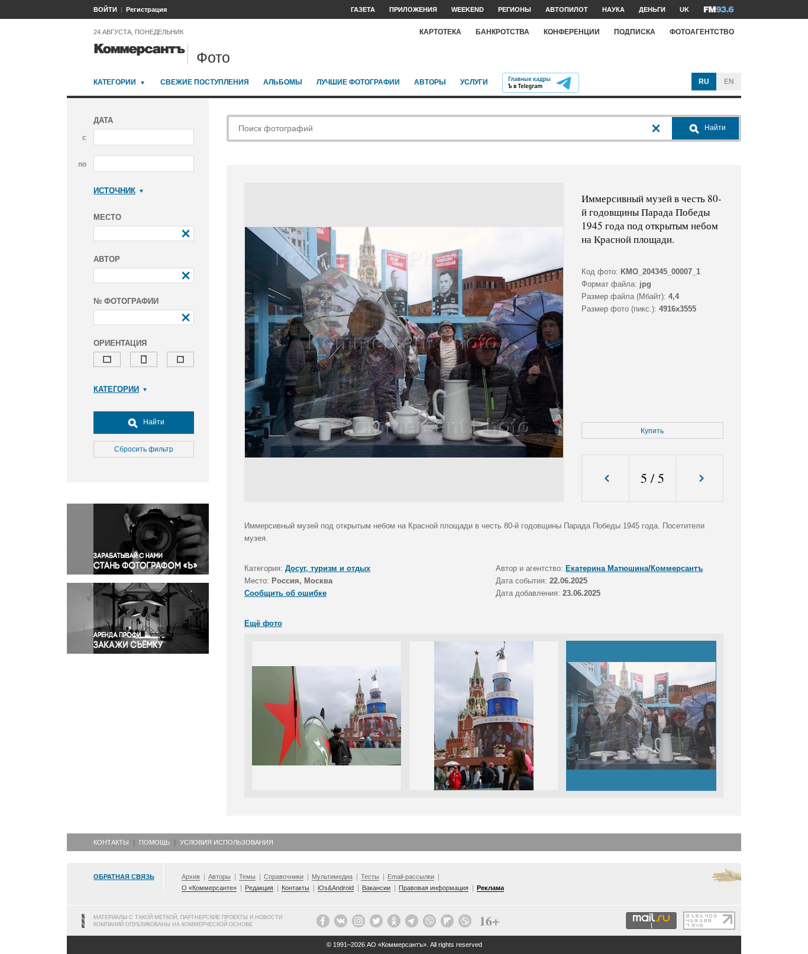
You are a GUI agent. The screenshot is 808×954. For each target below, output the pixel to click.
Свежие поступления (204, 82)
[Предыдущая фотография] (605, 478)
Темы (247, 876)
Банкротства (502, 32)
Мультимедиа (332, 876)
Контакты (111, 842)
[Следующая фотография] (699, 478)
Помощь (154, 842)
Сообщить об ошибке (285, 593)
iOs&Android (336, 887)
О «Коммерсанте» (209, 887)
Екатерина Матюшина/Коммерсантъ (634, 568)
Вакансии (376, 887)
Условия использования (226, 842)
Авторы (430, 82)
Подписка (634, 32)
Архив (191, 876)
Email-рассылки (410, 876)
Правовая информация (433, 887)
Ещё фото (263, 623)
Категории (114, 82)
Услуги (474, 82)
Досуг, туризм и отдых (327, 568)
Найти (152, 422)
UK (684, 9)
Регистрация (146, 9)
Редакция (259, 887)
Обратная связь (123, 876)
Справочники (283, 876)
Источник (114, 190)
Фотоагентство (702, 32)
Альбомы (282, 82)
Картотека (440, 32)
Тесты (370, 876)
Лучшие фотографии (358, 82)
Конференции (572, 32)
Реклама (490, 887)
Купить (652, 431)
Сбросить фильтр (143, 449)
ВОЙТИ (105, 9)
